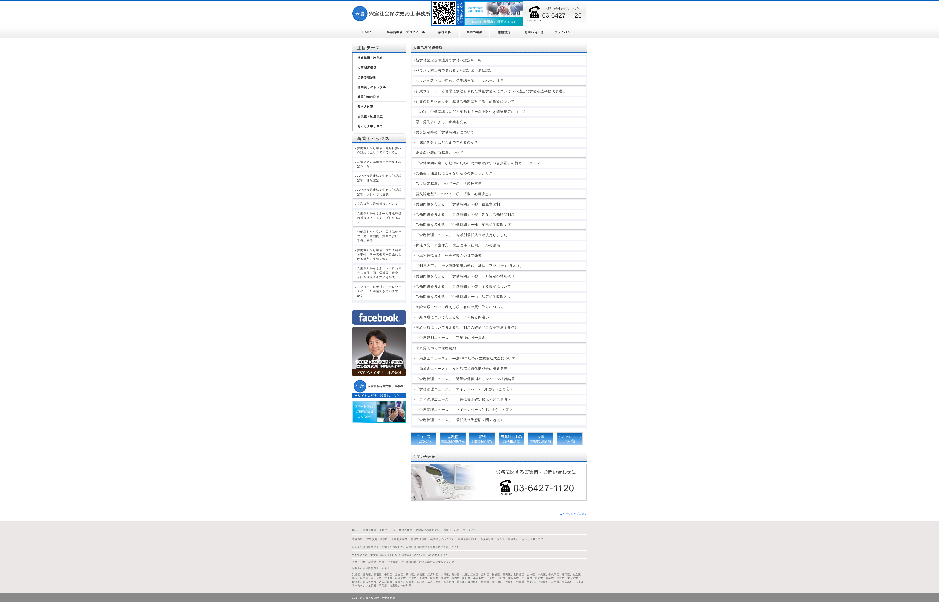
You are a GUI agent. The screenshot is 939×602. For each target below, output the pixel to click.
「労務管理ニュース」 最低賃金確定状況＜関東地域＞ (463, 399)
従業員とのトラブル (372, 87)
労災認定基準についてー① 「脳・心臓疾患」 (454, 194)
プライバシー (563, 32)
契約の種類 (474, 32)
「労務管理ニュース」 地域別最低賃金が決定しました (461, 235)
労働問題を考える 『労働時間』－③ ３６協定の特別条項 (465, 276)
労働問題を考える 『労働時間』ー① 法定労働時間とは (463, 297)
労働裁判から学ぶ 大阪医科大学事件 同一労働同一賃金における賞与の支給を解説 (379, 254)
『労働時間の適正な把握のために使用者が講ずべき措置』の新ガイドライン (478, 163)
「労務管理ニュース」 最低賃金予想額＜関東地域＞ (460, 420)
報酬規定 (504, 32)
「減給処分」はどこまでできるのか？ (447, 142)
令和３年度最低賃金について (377, 204)
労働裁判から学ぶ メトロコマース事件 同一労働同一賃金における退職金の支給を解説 (379, 273)
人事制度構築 (367, 67)
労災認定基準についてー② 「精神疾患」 (450, 183)
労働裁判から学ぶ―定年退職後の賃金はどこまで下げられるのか (379, 218)
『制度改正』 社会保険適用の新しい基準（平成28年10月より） (471, 266)
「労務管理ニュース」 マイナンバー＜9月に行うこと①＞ (466, 410)
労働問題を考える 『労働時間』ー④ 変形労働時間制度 (463, 225)
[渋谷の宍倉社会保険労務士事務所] (391, 13)
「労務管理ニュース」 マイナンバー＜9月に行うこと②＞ (464, 389)
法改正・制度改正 (370, 116)
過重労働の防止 (369, 97)
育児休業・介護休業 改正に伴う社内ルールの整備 (458, 245)
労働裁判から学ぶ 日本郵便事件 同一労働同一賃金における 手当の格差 (381, 236)
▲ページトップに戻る (573, 513)
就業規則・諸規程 (370, 57)
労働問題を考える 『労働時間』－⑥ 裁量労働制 (458, 204)
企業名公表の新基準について (439, 153)
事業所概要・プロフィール (406, 32)
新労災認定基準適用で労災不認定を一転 (449, 60)
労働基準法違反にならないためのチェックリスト (456, 173)
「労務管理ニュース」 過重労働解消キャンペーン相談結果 (465, 379)
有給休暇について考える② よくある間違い (452, 317)
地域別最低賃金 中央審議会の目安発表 (449, 255)
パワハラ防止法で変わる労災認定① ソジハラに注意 (460, 81)
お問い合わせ (534, 32)
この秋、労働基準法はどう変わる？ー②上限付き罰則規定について (471, 112)
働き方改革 (365, 106)
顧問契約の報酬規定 (428, 530)
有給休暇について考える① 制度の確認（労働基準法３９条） (467, 327)
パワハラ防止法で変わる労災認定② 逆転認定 (454, 70)
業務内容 (444, 32)
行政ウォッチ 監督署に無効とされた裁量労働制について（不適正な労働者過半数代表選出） (493, 91)
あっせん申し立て (370, 126)
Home (367, 32)
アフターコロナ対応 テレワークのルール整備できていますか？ (379, 291)
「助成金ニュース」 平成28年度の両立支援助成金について (465, 358)
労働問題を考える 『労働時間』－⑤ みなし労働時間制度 (465, 214)
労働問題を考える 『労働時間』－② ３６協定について (463, 286)
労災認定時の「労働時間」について (445, 132)
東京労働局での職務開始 (436, 348)
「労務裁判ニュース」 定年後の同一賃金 (450, 338)
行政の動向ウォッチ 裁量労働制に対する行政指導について (465, 101)
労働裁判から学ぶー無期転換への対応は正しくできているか (379, 150)
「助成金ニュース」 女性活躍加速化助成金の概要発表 (461, 368)
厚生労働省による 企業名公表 (441, 122)
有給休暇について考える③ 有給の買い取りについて (460, 307)
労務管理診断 (367, 77)
